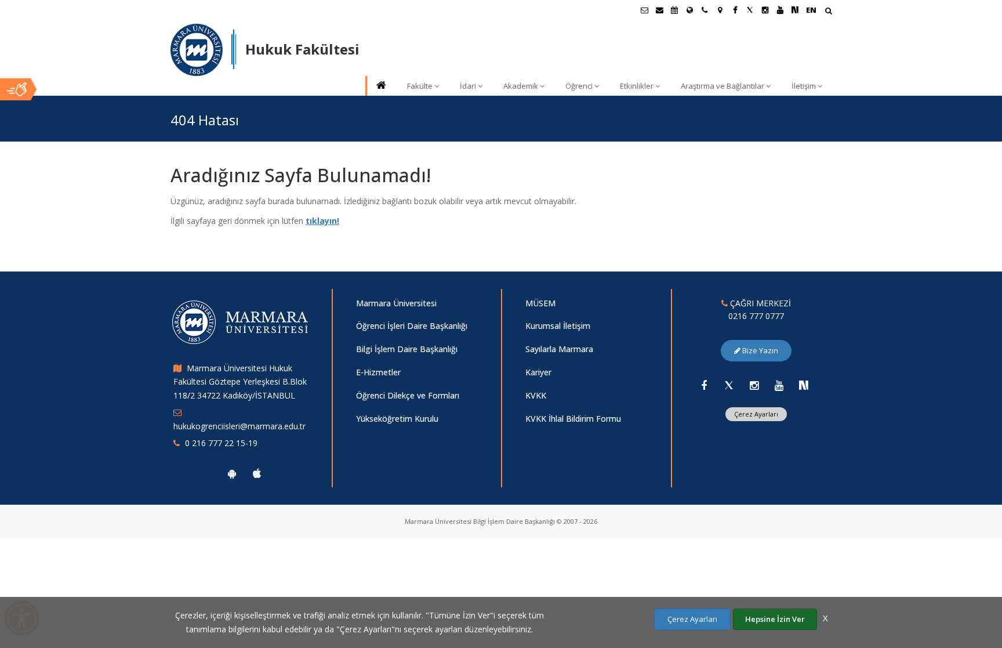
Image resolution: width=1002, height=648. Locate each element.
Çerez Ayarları (756, 414)
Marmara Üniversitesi (396, 303)
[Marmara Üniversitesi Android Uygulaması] (232, 473)
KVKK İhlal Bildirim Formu (573, 418)
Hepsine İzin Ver (775, 619)
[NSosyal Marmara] (803, 385)
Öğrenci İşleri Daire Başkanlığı (411, 325)
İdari (468, 86)
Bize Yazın (759, 350)
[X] (729, 385)
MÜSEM (540, 303)
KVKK (535, 395)
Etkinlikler (637, 86)
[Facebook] (704, 385)
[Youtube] (778, 385)
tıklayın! (322, 220)
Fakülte (420, 86)
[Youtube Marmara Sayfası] (780, 10)
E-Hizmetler (378, 372)
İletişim (804, 86)
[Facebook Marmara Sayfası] (734, 10)
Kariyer (538, 372)
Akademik (520, 86)
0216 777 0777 (756, 315)
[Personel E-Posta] (659, 10)
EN (811, 10)
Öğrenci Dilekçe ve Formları (407, 395)
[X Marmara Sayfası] (750, 10)
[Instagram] (754, 385)
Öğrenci (579, 86)
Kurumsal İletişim (557, 325)
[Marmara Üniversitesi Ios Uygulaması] (257, 473)
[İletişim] (704, 10)
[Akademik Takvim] (674, 10)
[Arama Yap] (828, 12)
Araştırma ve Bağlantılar (722, 86)
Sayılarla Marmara (559, 348)
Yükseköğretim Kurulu (397, 418)
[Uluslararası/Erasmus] (689, 10)
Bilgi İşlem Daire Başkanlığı (407, 348)
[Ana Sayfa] (380, 86)
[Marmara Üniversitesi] (196, 50)
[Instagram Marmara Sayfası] (765, 10)
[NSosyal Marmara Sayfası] (795, 10)
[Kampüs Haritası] (719, 10)
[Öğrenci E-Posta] (644, 10)
